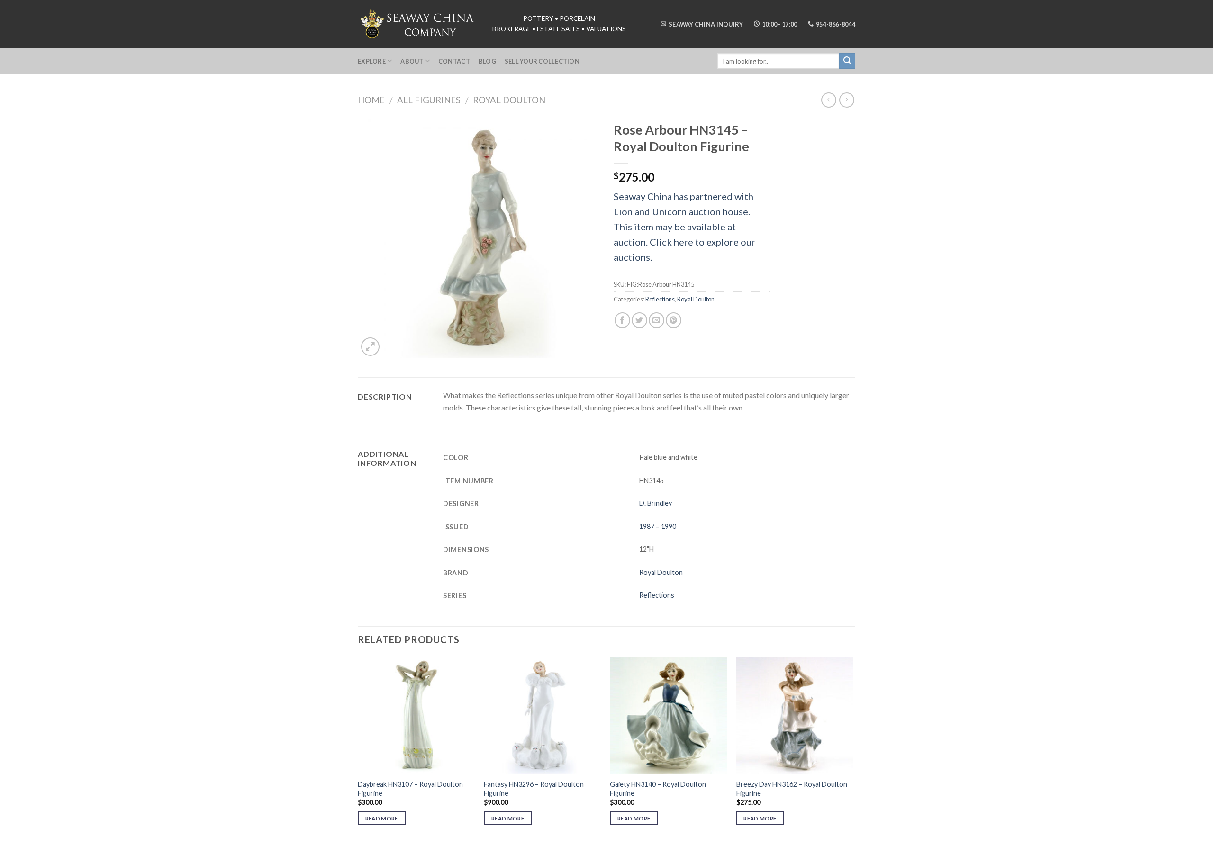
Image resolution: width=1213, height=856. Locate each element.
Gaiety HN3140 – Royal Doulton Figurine (658, 788)
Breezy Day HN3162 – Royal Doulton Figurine (791, 788)
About (411, 61)
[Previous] (358, 749)
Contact (454, 61)
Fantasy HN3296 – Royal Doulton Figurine (534, 788)
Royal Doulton (509, 100)
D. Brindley (655, 503)
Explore (372, 61)
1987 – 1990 (657, 526)
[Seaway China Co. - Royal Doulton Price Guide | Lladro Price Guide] (418, 24)
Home (371, 100)
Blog (487, 61)
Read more (381, 818)
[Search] (847, 61)
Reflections (660, 299)
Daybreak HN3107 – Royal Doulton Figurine (410, 788)
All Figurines (429, 100)
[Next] (852, 749)
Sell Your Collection (542, 61)
